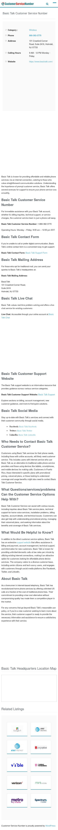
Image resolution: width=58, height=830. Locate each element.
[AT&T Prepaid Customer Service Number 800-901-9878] (17, 747)
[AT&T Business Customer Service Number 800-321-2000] (41, 729)
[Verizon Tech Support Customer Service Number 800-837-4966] (17, 782)
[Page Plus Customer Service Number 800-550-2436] (41, 747)
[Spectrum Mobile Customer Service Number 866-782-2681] (41, 800)
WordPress (50, 825)
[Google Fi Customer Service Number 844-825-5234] (17, 729)
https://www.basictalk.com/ (41, 61)
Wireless (33, 29)
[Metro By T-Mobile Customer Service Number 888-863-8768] (17, 800)
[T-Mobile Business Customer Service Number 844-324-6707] (41, 764)
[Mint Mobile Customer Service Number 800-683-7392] (41, 782)
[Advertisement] (29, 87)
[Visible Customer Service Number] (17, 764)
